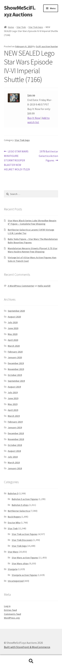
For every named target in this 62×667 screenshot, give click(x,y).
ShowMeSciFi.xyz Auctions (19, 11)
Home (11, 27)
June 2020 (13, 328)
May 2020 (12, 334)
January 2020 (15, 357)
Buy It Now (33, 118)
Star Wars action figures (25, 557)
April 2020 (13, 340)
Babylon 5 (13, 493)
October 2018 (15, 445)
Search (31, 661)
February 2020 (15, 351)
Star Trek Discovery (22, 540)
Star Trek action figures (24, 534)
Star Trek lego (35, 27)
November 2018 (16, 439)
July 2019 (13, 392)
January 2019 (15, 427)
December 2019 (16, 363)
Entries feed (10, 610)
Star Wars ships (20, 563)
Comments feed (12, 614)
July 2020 (13, 322)
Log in (7, 606)
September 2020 (16, 310)
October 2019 (15, 375)
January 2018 (15, 468)
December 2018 (16, 433)
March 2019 (14, 415)
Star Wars (13, 551)
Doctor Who (14, 522)
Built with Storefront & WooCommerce (27, 647)
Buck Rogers (14, 516)
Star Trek (21, 27)
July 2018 (13, 456)
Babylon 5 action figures (25, 499)
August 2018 (14, 450)
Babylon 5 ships (20, 505)
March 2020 (14, 345)
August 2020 (14, 316)
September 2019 (16, 380)
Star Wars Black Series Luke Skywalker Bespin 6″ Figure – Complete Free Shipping (32, 222)
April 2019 (13, 410)
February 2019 (15, 421)
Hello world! (44, 285)
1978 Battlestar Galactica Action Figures (48, 155)
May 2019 (12, 404)
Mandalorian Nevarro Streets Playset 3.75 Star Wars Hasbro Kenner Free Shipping (32, 250)
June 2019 (13, 398)
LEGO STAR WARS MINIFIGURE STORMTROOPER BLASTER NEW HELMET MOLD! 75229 (17, 160)
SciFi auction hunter (47, 46)
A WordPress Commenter (21, 285)
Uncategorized (16, 580)
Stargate (12, 569)
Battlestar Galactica (19, 510)
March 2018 (14, 462)
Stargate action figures (24, 575)
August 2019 (14, 386)
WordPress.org (12, 617)
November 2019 (16, 369)
